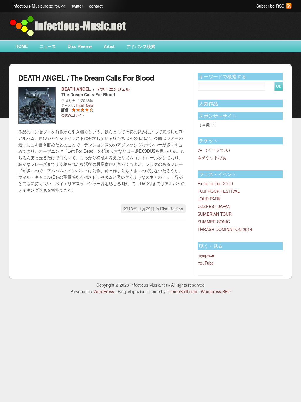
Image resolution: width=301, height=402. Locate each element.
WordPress (103, 291)
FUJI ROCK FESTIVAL (219, 191)
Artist (109, 46)
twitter (77, 6)
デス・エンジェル (113, 89)
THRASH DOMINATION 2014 (225, 229)
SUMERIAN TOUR (215, 214)
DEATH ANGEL (76, 89)
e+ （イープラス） (215, 150)
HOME (21, 46)
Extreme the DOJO (215, 183)
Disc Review (80, 46)
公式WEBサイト (73, 115)
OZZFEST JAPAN (214, 206)
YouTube (206, 263)
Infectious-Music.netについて (39, 6)
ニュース (47, 46)
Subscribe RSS (270, 6)
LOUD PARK (209, 199)
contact (96, 6)
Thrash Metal (84, 105)
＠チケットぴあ (212, 157)
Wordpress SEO (216, 291)
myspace (206, 255)
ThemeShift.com (182, 291)
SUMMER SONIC (214, 222)
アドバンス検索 (140, 46)
